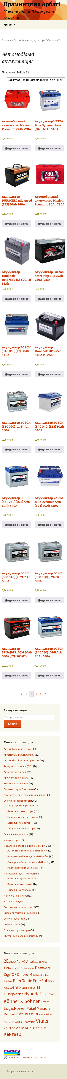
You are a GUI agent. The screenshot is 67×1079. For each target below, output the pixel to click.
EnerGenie (22, 980)
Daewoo (42, 968)
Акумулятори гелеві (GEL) (18, 766)
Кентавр (12, 1034)
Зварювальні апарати (16, 834)
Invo (50, 994)
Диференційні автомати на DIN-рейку (29, 862)
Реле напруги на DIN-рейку (22, 867)
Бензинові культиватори (21, 878)
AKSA (12, 961)
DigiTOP (10, 974)
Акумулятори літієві (15, 772)
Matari (31, 1008)
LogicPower (15, 1008)
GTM (36, 987)
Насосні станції (12, 901)
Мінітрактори (11, 840)
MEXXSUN (21, 1014)
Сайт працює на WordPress (19, 1071)
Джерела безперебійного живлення (24, 795)
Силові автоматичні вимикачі (20, 913)
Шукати (12, 723)
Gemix (15, 987)
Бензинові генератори (20, 811)
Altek (30, 961)
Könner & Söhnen (22, 1001)
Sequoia (7, 1022)
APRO (8, 968)
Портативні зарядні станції (19, 907)
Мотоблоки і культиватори (19, 873)
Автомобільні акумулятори (29, 40)
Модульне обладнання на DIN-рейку (24, 845)
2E (6, 961)
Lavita (45, 1002)
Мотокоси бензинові (16, 895)
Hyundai (32, 994)
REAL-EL (34, 1014)
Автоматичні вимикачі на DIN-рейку (27, 850)
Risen (42, 1014)
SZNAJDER (16, 1022)
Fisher (6, 988)
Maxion (43, 1008)
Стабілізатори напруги (17, 930)
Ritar (48, 1014)
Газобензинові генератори (23, 817)
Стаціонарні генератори (21, 828)
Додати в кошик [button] (16, 148)
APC (44, 961)
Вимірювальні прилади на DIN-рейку (28, 856)
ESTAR (51, 981)
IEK (44, 994)
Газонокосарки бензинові (19, 789)
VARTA (31, 1022)
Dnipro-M (24, 974)
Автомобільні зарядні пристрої (21, 760)
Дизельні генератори (19, 822)
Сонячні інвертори (14, 918)
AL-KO (21, 961)
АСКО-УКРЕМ (36, 1027)
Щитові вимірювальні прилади (21, 936)
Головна (7, 40)
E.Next (46, 975)
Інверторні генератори (20, 805)
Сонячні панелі (12, 924)
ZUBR (21, 1028)
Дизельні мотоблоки (19, 890)
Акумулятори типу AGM (17, 777)
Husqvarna (14, 993)
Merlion (9, 1014)
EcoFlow (8, 981)
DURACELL (37, 975)
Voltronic (11, 1028)
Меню (8, 24)
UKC (25, 1022)
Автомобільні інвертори (17, 749)
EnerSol (40, 980)
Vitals (42, 1020)
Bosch (17, 968)
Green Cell (27, 987)
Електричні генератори (17, 800)
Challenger (28, 968)
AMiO (38, 961)
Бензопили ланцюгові (16, 783)
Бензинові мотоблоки (20, 884)
